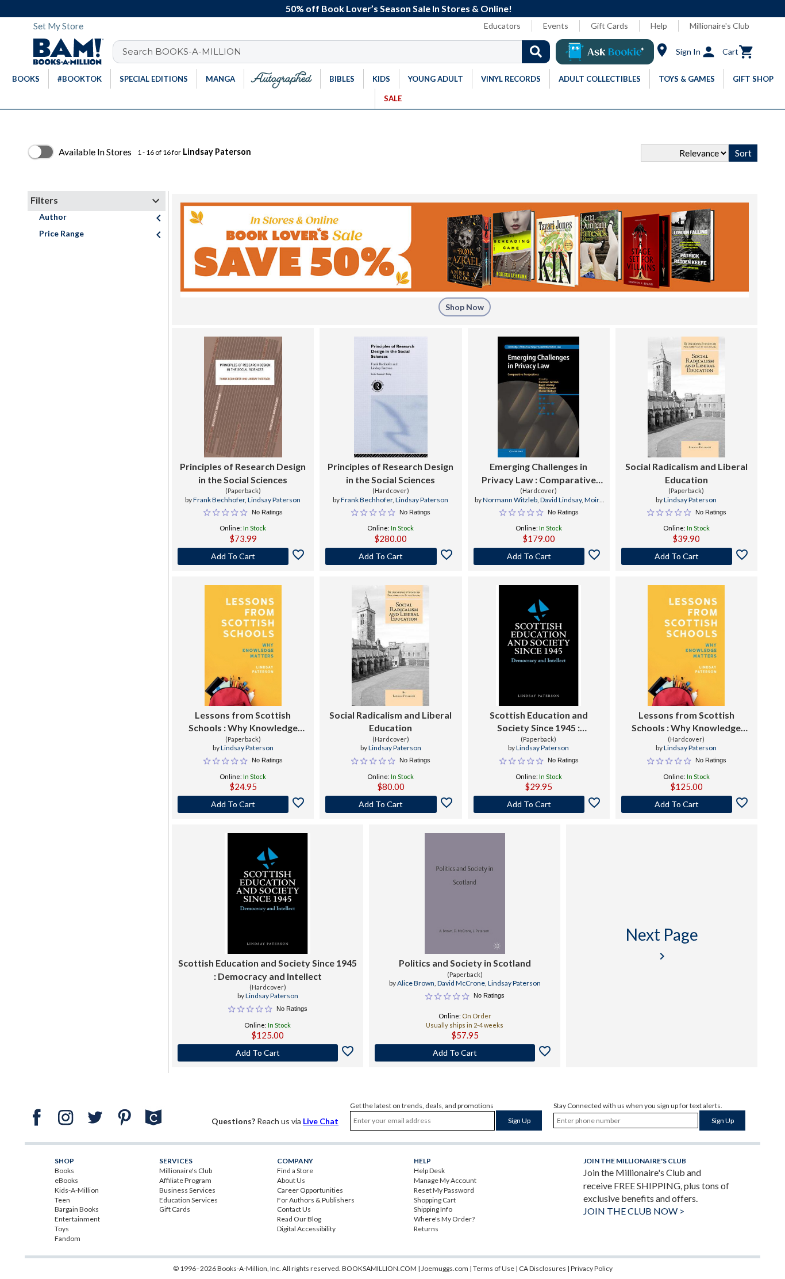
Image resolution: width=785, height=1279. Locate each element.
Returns (426, 1228)
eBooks (66, 1180)
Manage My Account (445, 1180)
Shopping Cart (435, 1200)
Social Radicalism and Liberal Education (686, 472)
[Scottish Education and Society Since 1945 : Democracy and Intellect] (538, 645)
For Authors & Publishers (316, 1200)
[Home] (64, 52)
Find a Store (295, 1170)
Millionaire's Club (719, 25)
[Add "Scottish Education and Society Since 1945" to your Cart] (539, 804)
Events (555, 25)
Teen (62, 1200)
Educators (502, 25)
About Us (291, 1180)
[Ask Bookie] (605, 51)
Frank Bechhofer (219, 499)
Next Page (662, 944)
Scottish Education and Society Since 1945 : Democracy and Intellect (539, 722)
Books (64, 1170)
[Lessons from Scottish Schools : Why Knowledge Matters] (243, 645)
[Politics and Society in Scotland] (465, 893)
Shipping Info (433, 1209)
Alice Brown (415, 983)
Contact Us (294, 1209)
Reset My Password (444, 1190)
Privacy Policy (592, 1268)
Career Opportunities (310, 1190)
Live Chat (320, 1121)
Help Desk (429, 1170)
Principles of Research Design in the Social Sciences (243, 472)
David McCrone (461, 983)
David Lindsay (561, 499)
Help (659, 25)
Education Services (188, 1200)
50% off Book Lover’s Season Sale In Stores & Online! (399, 8)
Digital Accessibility (306, 1228)
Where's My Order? (444, 1219)
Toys (62, 1228)
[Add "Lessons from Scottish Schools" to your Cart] (243, 804)
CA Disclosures (542, 1268)
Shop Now (464, 307)
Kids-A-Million (77, 1190)
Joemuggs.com (444, 1268)
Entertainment (77, 1219)
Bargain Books (77, 1209)
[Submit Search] (536, 51)
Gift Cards (609, 25)
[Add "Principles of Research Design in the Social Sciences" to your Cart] (243, 556)
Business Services (187, 1190)
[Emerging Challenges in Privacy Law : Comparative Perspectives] (539, 397)
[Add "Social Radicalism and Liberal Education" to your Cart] (686, 556)
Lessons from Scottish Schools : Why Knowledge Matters (243, 722)
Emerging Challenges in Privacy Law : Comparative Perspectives (539, 473)
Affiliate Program (185, 1180)
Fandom (67, 1238)
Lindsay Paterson (274, 499)
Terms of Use (493, 1268)
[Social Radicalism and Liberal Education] (686, 397)
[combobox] (338, 52)
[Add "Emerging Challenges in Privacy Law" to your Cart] (539, 556)
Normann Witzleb (510, 499)
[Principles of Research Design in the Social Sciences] (243, 397)
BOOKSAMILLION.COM (379, 1268)
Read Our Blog (299, 1219)
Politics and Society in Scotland (465, 962)
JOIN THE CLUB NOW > (633, 1210)
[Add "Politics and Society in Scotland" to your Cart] (465, 1053)
